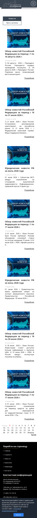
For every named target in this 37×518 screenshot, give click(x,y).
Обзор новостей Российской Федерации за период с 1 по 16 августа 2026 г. (19, 54)
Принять (18, 515)
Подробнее (29, 78)
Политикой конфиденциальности (11, 510)
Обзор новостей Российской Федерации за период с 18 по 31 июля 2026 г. (19, 112)
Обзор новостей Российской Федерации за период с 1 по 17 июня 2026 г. (19, 395)
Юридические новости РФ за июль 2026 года (19, 169)
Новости (12, 18)
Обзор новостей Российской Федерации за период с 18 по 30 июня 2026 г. (19, 336)
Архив (33, 435)
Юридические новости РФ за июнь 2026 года (19, 281)
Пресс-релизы (12, 23)
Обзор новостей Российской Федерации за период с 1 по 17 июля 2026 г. (19, 224)
